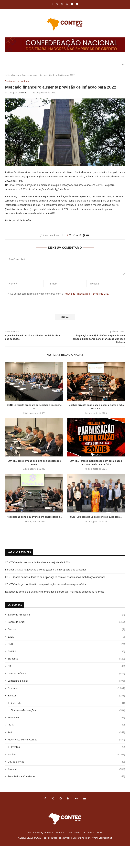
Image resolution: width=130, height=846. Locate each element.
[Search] (123, 64)
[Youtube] (72, 4)
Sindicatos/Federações (68, 710)
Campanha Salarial (66, 680)
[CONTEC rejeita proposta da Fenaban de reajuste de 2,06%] (34, 381)
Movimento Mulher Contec (66, 739)
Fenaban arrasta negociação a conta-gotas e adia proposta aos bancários (45, 569)
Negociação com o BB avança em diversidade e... (34, 516)
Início (7, 75)
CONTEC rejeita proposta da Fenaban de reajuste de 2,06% (37, 562)
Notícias (66, 754)
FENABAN (66, 717)
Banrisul (66, 629)
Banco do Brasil (66, 621)
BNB (66, 644)
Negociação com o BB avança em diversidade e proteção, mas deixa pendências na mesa (54, 591)
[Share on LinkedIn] (77, 235)
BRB (66, 666)
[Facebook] (52, 4)
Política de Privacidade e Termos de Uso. (86, 293)
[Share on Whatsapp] (80, 235)
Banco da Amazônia (66, 614)
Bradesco (66, 658)
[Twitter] (57, 4)
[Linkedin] (67, 4)
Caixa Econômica (66, 673)
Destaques (66, 688)
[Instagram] (62, 4)
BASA (66, 636)
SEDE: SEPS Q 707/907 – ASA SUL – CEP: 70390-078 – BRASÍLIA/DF (65, 832)
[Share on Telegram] (84, 235)
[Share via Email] (87, 235)
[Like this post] (70, 235)
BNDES (66, 651)
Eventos (66, 695)
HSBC (66, 724)
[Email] (77, 4)
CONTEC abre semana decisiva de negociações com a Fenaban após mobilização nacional (55, 577)
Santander (66, 769)
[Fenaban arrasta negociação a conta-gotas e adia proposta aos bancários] (96, 381)
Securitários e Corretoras (66, 776)
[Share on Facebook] (73, 235)
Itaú (66, 732)
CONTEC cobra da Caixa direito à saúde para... (96, 516)
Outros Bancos (66, 761)
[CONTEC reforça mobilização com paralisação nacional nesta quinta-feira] (96, 437)
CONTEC (22, 92)
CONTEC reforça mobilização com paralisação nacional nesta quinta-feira (45, 584)
